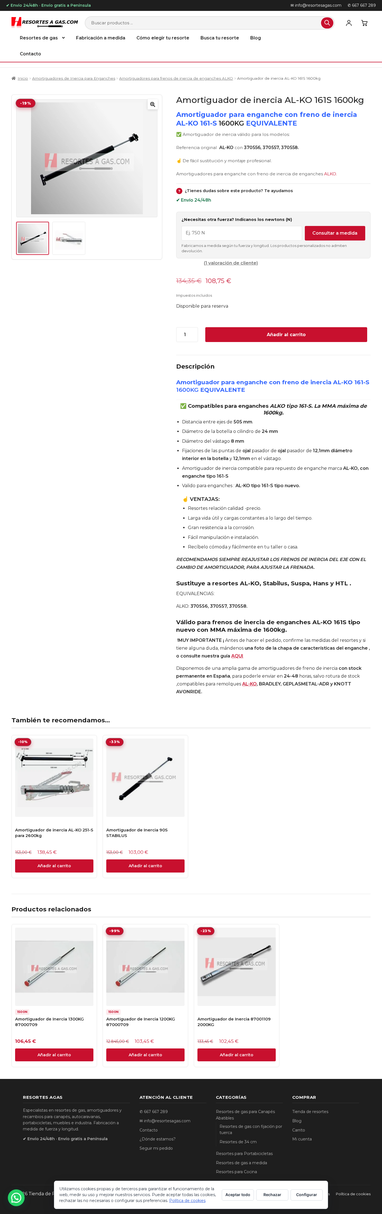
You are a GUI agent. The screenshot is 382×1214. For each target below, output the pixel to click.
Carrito (298, 1130)
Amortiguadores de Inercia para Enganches (73, 78)
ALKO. (330, 173)
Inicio (23, 78)
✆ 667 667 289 (362, 5)
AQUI (237, 656)
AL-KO (249, 684)
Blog (255, 38)
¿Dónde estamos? (158, 1139)
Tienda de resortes (310, 1111)
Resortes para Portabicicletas (244, 1153)
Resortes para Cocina (236, 1171)
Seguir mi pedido (156, 1148)
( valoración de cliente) (231, 263)
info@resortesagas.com (167, 1120)
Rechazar (272, 1194)
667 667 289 (156, 1111)
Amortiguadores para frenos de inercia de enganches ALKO (176, 78)
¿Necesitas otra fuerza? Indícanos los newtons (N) (236, 219)
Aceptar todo (237, 1194)
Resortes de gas (39, 38)
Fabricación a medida (100, 38)
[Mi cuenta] (349, 23)
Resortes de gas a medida (241, 1162)
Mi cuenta (302, 1139)
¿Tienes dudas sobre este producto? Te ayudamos (235, 190)
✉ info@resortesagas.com (316, 5)
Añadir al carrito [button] (54, 865)
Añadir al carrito (286, 334)
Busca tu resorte (220, 38)
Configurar (306, 1194)
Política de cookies (353, 1194)
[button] (153, 104)
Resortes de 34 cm (238, 1141)
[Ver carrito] (364, 23)
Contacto (30, 53)
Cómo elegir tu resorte (162, 38)
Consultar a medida (334, 233)
